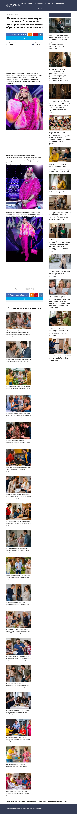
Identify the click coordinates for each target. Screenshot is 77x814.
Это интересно (39, 3)
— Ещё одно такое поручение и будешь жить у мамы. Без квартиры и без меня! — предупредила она (18, 469)
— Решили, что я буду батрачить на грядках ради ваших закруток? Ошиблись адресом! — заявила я (18, 388)
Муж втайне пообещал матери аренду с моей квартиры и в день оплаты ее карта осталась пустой (59, 168)
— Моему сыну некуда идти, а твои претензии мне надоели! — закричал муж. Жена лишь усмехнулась (17, 604)
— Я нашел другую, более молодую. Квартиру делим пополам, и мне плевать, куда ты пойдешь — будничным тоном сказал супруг (59, 106)
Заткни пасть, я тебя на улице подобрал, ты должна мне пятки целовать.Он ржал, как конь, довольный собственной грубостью (58, 74)
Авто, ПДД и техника (58, 3)
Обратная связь (32, 801)
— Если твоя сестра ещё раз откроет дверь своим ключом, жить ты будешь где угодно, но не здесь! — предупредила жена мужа (18, 496)
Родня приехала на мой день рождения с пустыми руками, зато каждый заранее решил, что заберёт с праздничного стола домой (60, 138)
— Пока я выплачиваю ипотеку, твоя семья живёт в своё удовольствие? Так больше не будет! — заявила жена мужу (18, 415)
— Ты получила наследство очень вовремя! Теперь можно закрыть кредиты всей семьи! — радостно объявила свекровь (18, 712)
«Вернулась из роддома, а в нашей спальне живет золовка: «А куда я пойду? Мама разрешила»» (60, 216)
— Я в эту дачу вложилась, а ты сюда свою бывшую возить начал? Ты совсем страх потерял (18, 577)
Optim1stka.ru (13, 5)
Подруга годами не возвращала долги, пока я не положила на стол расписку (59, 332)
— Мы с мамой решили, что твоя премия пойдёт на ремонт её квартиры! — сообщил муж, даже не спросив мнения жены (18, 550)
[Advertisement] (24, 59)
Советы (30, 3)
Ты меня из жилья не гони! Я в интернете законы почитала (59, 274)
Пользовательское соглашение (15, 801)
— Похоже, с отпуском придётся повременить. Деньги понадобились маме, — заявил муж (18, 442)
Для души (41, 8)
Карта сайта (42, 801)
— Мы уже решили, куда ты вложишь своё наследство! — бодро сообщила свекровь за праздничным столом (18, 523)
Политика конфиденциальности (57, 801)
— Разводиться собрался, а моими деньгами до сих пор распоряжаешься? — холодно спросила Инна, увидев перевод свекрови (18, 361)
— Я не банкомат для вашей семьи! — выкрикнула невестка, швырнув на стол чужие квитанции (17, 793)
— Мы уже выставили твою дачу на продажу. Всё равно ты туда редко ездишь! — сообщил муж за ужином (18, 739)
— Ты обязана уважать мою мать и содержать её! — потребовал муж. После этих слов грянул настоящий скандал (17, 685)
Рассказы (33, 8)
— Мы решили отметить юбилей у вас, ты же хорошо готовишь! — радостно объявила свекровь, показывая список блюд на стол (18, 658)
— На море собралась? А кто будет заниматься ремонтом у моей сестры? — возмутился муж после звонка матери (17, 766)
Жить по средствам (57, 192)
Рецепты (23, 3)
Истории (47, 3)
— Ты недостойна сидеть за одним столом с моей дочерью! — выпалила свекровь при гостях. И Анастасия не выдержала (18, 631)
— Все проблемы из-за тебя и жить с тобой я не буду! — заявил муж (60, 358)
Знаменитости (24, 8)
